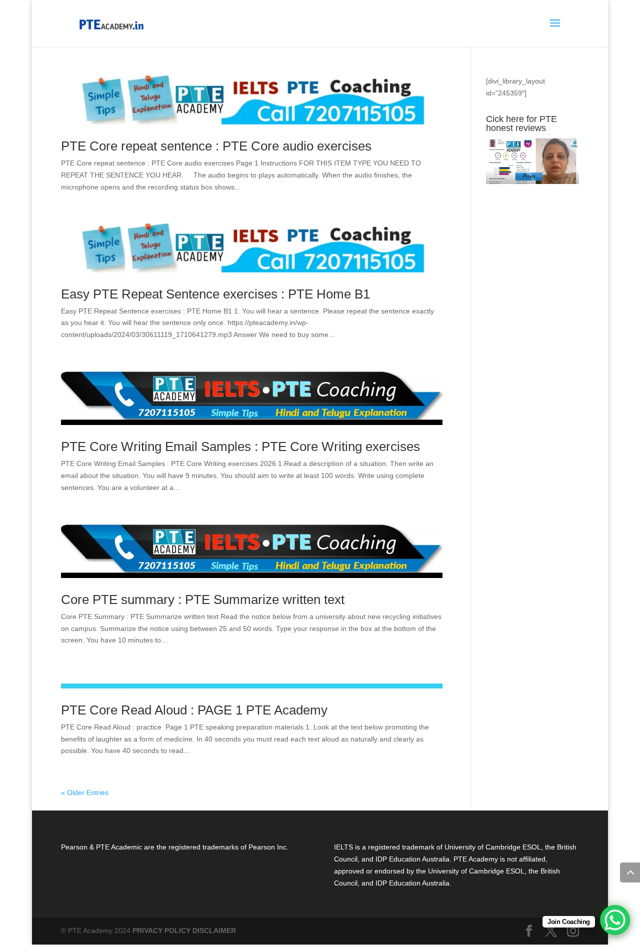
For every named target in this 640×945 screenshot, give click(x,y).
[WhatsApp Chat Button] (615, 920)
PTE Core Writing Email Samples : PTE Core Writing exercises (240, 446)
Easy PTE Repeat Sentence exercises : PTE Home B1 (215, 294)
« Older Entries (84, 792)
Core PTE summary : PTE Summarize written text (202, 599)
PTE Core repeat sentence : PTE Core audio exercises (216, 146)
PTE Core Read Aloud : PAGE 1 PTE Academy (194, 710)
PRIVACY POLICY (161, 930)
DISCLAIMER (214, 930)
